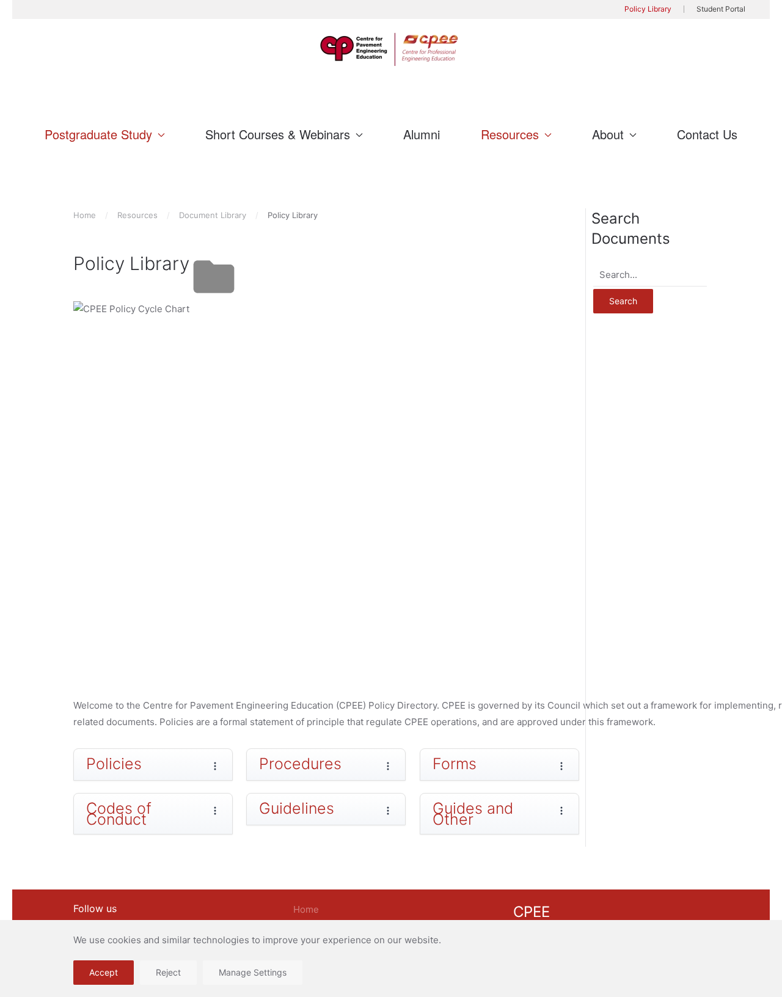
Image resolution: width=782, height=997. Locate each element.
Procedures (300, 763)
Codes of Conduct (119, 814)
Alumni (421, 134)
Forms (455, 763)
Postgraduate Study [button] (98, 134)
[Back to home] (391, 49)
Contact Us (707, 134)
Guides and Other (473, 814)
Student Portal (720, 8)
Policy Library (647, 8)
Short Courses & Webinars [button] (277, 134)
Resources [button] (510, 134)
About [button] (608, 134)
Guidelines (296, 808)
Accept (103, 972)
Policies (114, 763)
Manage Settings (253, 972)
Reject (168, 972)
